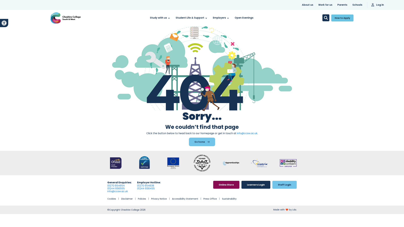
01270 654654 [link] (116, 185)
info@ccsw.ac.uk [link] (247, 133)
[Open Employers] (228, 18)
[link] (4, 23)
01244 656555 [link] (116, 188)
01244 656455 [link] (146, 188)
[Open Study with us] (169, 18)
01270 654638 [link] (145, 185)
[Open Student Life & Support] (206, 18)
